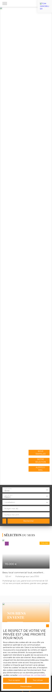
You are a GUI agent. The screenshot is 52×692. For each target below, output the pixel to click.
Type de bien (8, 495)
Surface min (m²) (11, 515)
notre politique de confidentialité (32, 675)
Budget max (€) (11, 508)
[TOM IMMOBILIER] (44, 3)
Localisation (10, 502)
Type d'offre (8, 488)
